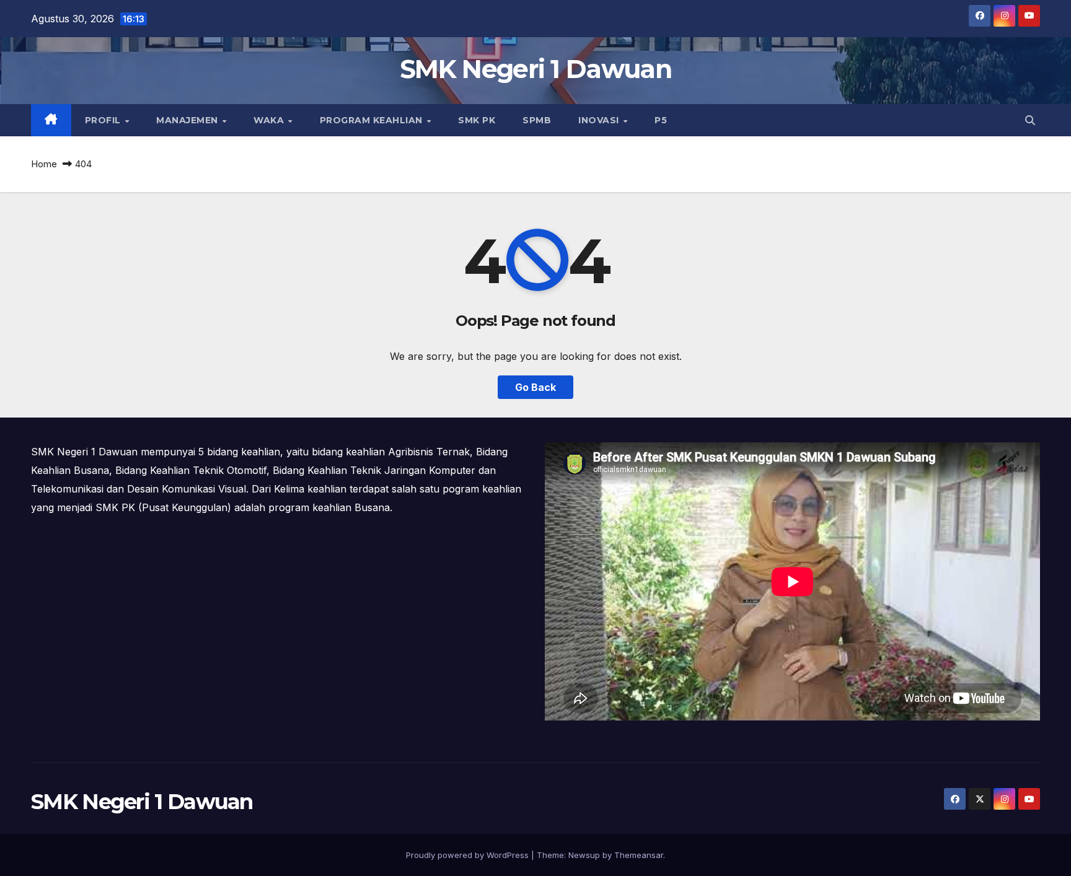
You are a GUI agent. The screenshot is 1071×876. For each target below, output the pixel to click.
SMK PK (476, 120)
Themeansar (638, 855)
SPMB (536, 120)
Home (44, 164)
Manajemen (188, 120)
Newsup (584, 855)
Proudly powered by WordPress (468, 855)
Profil (104, 120)
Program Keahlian (373, 120)
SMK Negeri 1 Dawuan (535, 68)
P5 (660, 120)
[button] (1030, 120)
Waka (270, 120)
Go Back (535, 387)
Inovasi (600, 120)
